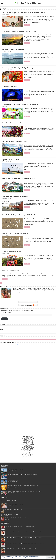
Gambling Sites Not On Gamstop (28, 441)
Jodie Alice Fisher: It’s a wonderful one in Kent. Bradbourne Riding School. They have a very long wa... (25, 548)
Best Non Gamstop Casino (28, 458)
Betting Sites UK (28, 455)
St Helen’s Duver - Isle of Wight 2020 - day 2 (16, 233)
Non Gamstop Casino (28, 460)
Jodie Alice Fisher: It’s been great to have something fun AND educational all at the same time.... (24, 537)
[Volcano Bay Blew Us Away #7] (4, 482)
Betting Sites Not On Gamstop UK (28, 444)
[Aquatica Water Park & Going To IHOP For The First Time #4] (4, 476)
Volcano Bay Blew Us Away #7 (15, 480)
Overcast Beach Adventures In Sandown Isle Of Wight (19, 31)
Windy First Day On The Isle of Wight (14, 49)
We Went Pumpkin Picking (10, 270)
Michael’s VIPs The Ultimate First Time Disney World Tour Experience (24, 491)
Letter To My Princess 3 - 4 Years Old (9, 514)
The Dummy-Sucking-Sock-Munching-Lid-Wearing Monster (19, 517)
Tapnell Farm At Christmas (11, 160)
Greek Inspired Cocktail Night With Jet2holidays (18, 68)
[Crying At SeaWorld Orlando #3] (4, 470)
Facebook (2, 336)
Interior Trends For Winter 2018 (8, 500)
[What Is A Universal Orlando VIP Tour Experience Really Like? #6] (4, 487)
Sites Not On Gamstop (28, 446)
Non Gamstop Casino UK (28, 442)
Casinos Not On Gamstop (28, 459)
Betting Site (28, 451)
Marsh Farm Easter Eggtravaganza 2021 (15, 141)
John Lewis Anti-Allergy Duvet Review (13, 509)
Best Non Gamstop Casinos (28, 443)
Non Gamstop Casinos (28, 437)
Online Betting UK (28, 445)
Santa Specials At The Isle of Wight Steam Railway (18, 178)
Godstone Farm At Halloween (11, 251)
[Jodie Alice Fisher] (28, 3)
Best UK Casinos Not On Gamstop (28, 449)
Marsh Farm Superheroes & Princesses (14, 123)
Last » (19, 283)
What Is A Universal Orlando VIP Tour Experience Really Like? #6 (23, 485)
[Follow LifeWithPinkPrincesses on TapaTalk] (28, 305)
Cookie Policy (27, 557)
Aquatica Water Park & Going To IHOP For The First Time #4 (22, 474)
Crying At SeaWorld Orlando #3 (15, 469)
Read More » (27, 24)
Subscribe (4, 318)
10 (13, 283)
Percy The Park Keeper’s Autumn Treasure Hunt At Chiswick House (23, 12)
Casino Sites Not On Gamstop (28, 440)
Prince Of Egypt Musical (9, 86)
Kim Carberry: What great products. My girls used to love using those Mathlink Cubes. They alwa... (25, 543)
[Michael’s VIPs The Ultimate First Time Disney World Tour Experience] (4, 493)
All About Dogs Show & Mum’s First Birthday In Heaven (20, 104)
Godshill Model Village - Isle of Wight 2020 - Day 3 (18, 215)
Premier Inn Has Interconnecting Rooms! (15, 196)
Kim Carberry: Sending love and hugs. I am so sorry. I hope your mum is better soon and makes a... (25, 531)
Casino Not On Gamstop (28, 439)
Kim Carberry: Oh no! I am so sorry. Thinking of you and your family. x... (20, 526)
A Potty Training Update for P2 (15, 504)
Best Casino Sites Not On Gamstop (28, 438)
